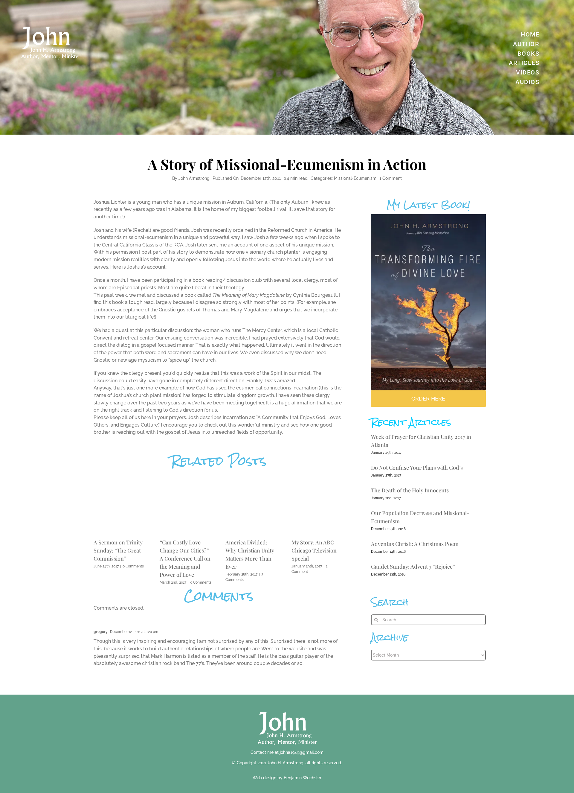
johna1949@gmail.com (301, 752)
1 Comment (390, 178)
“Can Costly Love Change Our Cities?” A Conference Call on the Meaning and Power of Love (185, 558)
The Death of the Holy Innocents (410, 490)
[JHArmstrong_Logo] (287, 709)
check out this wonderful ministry (242, 425)
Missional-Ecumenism (355, 178)
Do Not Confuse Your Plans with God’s (417, 467)
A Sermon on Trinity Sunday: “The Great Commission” (118, 550)
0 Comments (133, 566)
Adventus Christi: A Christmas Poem (415, 543)
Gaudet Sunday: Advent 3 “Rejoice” (413, 566)
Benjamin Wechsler (302, 777)
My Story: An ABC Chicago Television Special (314, 550)
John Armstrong (194, 178)
